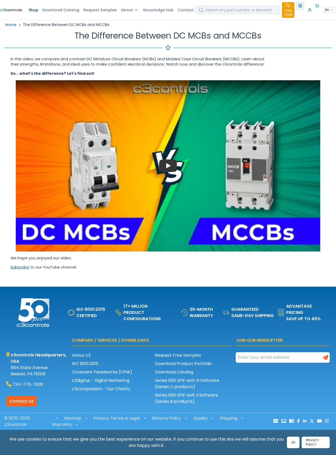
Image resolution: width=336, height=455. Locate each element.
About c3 (81, 355)
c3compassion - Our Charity (101, 389)
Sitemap (72, 418)
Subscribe (19, 267)
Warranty (62, 424)
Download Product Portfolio (183, 364)
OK (293, 442)
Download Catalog (174, 372)
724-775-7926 (28, 384)
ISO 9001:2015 (85, 364)
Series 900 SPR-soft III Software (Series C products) (187, 383)
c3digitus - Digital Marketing (100, 380)
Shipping (228, 418)
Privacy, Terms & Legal (116, 418)
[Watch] (168, 166)
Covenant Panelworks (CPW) (102, 372)
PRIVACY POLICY (312, 442)
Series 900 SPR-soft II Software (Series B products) (186, 398)
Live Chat (288, 12)
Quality (200, 418)
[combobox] (329, 10)
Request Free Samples (178, 355)
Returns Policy (166, 418)
